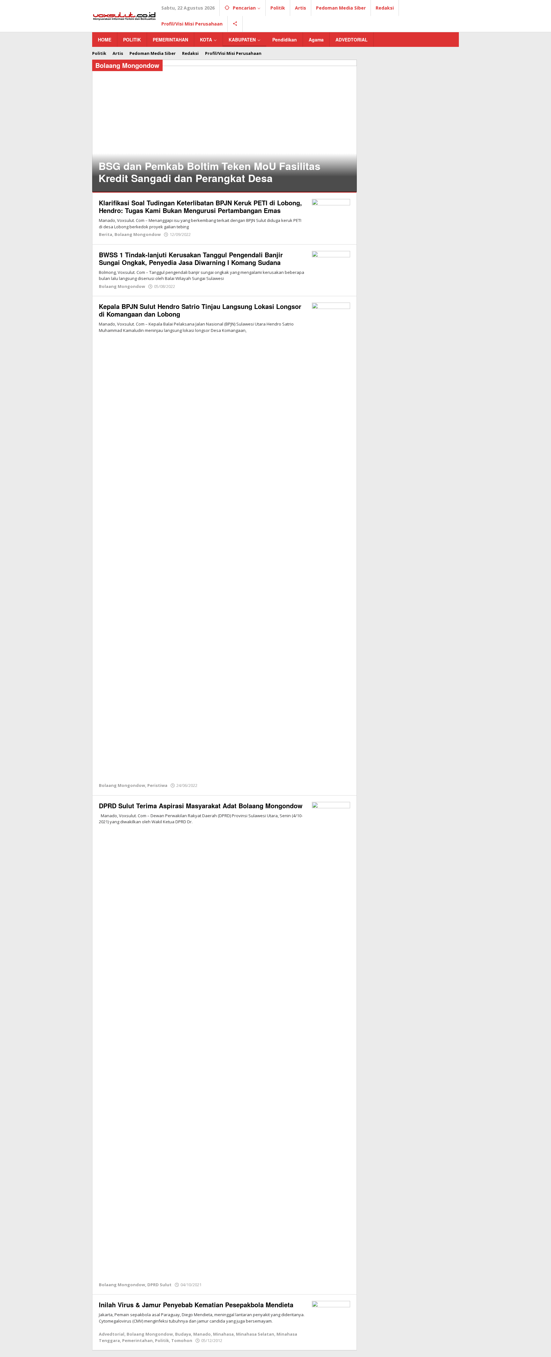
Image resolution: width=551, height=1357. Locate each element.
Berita (105, 234)
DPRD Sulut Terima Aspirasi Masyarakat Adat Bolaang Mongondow (201, 805)
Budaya (183, 1334)
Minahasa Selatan (255, 1334)
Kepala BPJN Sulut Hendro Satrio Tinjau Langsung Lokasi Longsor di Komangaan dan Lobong (200, 310)
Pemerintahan (137, 1340)
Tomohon (181, 1340)
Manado (202, 1334)
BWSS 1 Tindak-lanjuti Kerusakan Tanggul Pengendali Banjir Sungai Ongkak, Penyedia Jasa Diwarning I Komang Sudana (191, 258)
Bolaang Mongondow (137, 234)
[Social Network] (235, 24)
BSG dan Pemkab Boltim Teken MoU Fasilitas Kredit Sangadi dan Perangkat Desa (209, 171)
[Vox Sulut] (124, 15)
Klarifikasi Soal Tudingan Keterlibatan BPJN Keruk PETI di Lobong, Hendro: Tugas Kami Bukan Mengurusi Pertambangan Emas (200, 206)
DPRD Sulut (159, 1284)
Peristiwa (157, 785)
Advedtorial (111, 1334)
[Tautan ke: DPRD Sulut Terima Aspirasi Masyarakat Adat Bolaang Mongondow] (331, 1040)
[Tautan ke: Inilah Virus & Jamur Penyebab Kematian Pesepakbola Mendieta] (331, 1315)
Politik (162, 1340)
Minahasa (223, 1334)
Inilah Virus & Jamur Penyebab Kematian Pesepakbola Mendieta (196, 1304)
